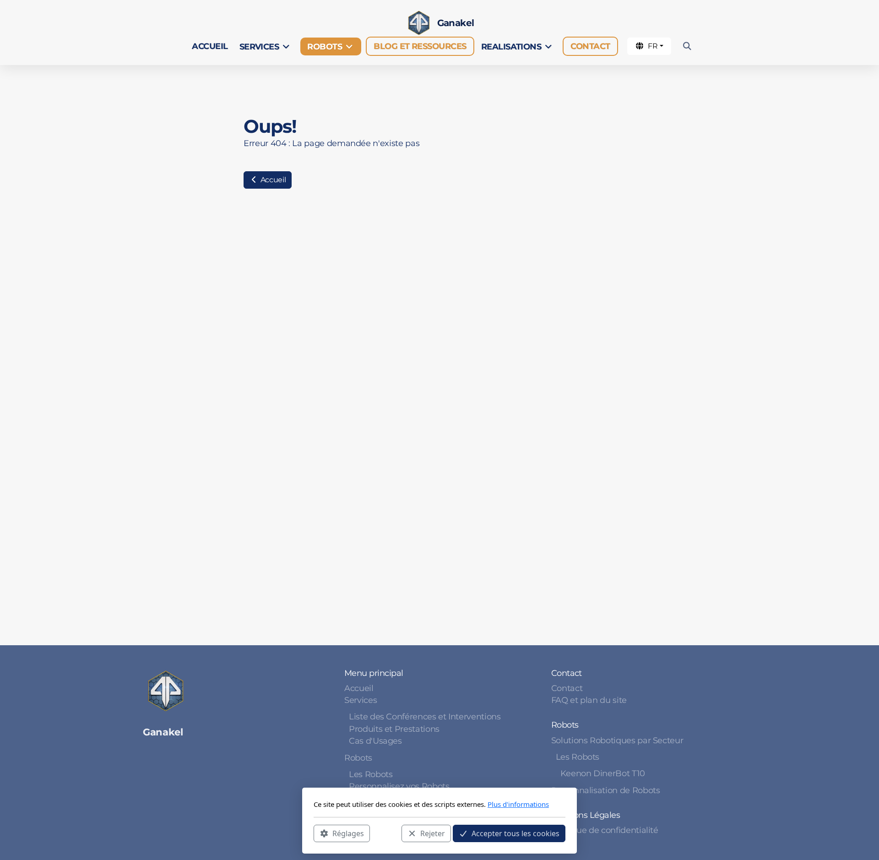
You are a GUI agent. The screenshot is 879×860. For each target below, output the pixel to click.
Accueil (272, 179)
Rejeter (432, 833)
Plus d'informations (518, 804)
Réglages (348, 833)
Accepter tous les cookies (515, 833)
